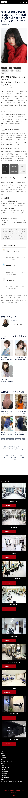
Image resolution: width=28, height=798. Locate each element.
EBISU (14, 553)
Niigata (3, 765)
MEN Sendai (4, 771)
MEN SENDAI (14, 714)
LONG (3, 439)
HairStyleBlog (5, 777)
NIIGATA (14, 636)
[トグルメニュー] (26, 2)
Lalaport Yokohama (6, 761)
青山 (9, 24)
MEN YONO (14, 740)
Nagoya (3, 769)
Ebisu (2, 759)
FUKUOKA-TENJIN (14, 662)
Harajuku (3, 755)
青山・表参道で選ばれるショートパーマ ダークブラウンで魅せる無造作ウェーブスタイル (14, 457)
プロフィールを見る (17, 324)
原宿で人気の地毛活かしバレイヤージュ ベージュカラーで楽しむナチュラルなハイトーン (14, 449)
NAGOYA (14, 688)
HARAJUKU (14, 501)
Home (2, 751)
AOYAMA (14, 527)
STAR (12, 439)
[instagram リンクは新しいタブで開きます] (23, 2)
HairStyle (3, 775)
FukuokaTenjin (5, 767)
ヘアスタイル (4, 24)
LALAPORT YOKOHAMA (14, 579)
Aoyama (3, 757)
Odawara (3, 763)
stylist (2, 779)
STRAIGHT (18, 439)
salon (2, 753)
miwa (7, 439)
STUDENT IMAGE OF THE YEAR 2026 (11, 781)
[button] (20, 2)
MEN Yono (4, 773)
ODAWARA (14, 605)
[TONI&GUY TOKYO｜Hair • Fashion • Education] (4, 2)
